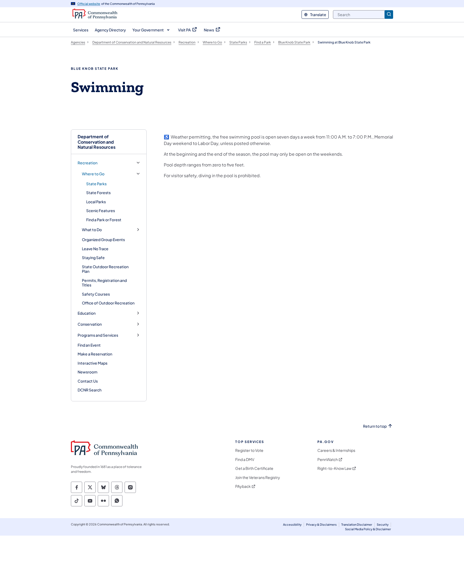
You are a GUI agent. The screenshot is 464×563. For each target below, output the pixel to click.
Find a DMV (244, 459)
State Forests (98, 192)
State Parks (96, 183)
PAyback (243, 486)
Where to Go (93, 174)
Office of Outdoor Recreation (108, 302)
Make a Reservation (95, 353)
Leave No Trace (95, 248)
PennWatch (327, 459)
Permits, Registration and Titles (104, 283)
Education (87, 313)
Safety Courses (96, 294)
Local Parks (96, 201)
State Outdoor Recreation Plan (105, 269)
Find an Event (89, 345)
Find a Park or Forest (103, 219)
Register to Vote (249, 450)
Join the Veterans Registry (257, 477)
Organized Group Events (103, 239)
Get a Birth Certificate (254, 468)
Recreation (87, 163)
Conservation (90, 324)
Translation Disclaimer (356, 524)
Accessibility (292, 524)
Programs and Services (98, 335)
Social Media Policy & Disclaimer (368, 529)
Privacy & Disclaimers (321, 524)
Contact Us (88, 381)
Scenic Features (100, 210)
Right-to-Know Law (334, 468)
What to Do (92, 229)
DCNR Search (90, 389)
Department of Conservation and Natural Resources (96, 142)
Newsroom (87, 371)
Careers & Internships (336, 450)
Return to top (375, 426)
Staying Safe (93, 257)
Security (383, 524)
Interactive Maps (92, 363)
